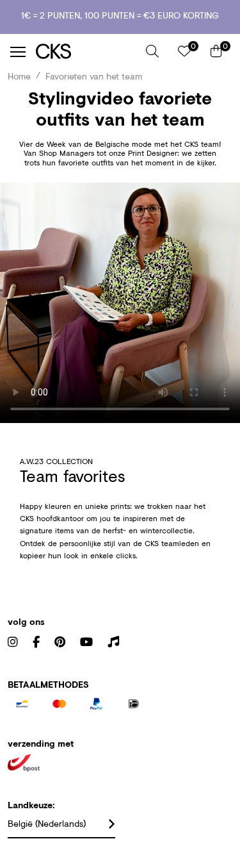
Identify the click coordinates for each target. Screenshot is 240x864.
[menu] (18, 52)
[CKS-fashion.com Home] (86, 51)
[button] (152, 51)
